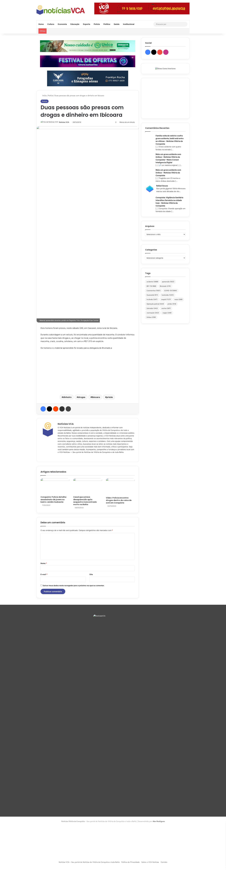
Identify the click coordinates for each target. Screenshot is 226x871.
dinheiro (67, 397)
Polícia (97, 24)
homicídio (168, 295)
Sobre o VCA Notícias (150, 862)
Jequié (166, 299)
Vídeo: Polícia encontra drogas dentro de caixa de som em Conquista (119, 500)
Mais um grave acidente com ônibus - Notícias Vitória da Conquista (168, 172)
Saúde (116, 24)
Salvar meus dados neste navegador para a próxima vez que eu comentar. (73, 585)
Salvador (152, 308)
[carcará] (87, 78)
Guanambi (152, 295)
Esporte (86, 24)
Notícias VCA (64, 122)
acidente (152, 282)
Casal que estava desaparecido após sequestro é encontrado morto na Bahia (85, 501)
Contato (164, 862)
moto (178, 299)
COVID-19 (170, 291)
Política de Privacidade (130, 862)
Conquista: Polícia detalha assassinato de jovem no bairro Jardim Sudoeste (53, 499)
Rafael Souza (162, 186)
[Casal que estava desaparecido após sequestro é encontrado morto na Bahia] (87, 486)
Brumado (165, 286)
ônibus (151, 317)
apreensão (168, 282)
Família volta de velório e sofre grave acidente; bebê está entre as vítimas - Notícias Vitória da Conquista (169, 140)
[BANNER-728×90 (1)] (87, 61)
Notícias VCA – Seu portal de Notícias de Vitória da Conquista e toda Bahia (89, 862)
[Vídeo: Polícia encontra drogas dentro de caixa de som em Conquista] (120, 486)
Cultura (50, 24)
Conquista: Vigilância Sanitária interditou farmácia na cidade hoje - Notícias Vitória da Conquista (169, 201)
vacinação (153, 313)
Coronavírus (153, 291)
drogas (81, 397)
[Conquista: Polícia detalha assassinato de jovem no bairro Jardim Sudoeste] (55, 486)
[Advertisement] (88, 371)
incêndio (152, 299)
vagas (167, 313)
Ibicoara (96, 397)
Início (44, 96)
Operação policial (155, 304)
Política (106, 24)
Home (41, 24)
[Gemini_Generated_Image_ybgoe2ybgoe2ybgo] (87, 46)
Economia (62, 24)
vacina (166, 308)
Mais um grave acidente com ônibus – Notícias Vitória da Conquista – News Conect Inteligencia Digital (168, 158)
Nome (44, 563)
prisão (109, 397)
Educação (74, 24)
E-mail (44, 574)
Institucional (128, 24)
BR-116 (151, 286)
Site (91, 574)
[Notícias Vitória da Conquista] (60, 10)
